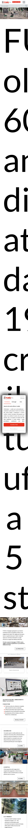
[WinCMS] (6, 2)
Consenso (7, 401)
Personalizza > (14, 429)
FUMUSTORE (6, 704)
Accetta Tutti (14, 424)
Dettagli (14, 402)
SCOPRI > (20, 745)
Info (21, 402)
